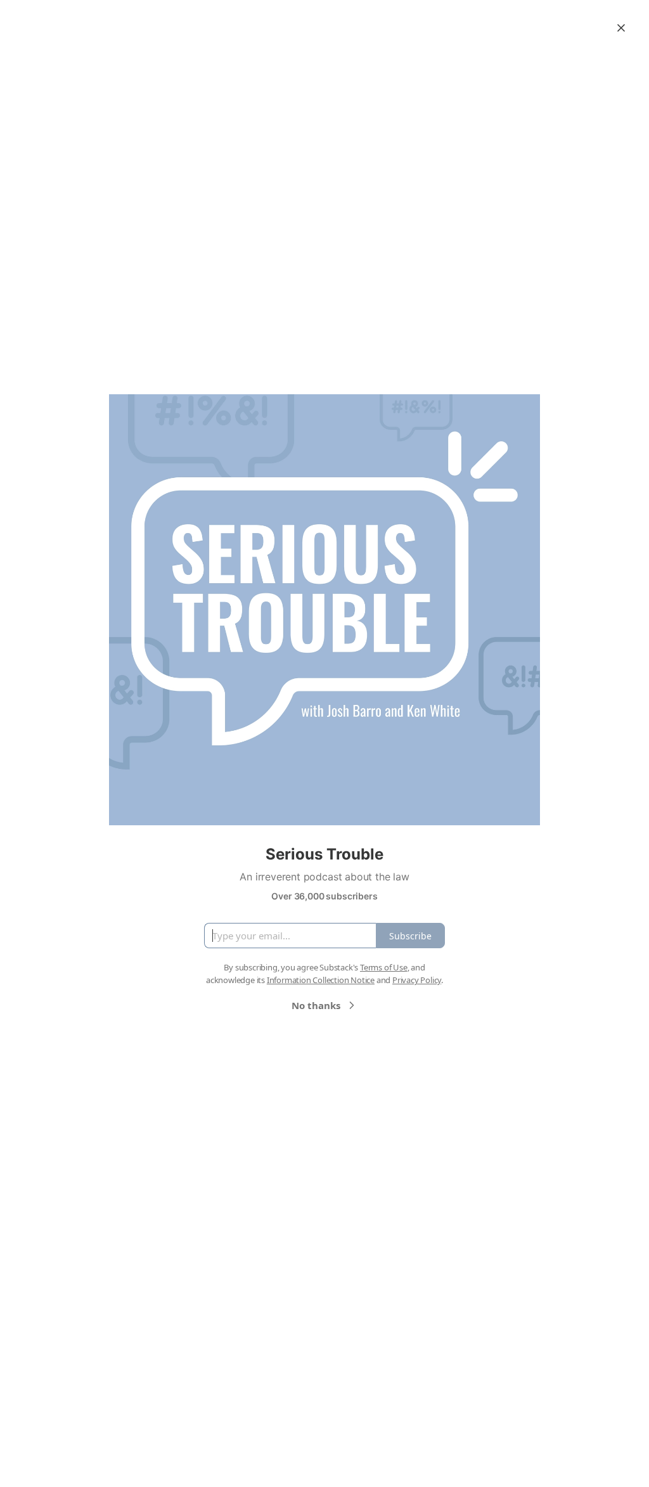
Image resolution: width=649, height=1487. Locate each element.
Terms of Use (384, 967)
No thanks (316, 1005)
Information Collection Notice (321, 980)
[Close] (621, 28)
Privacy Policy (416, 980)
